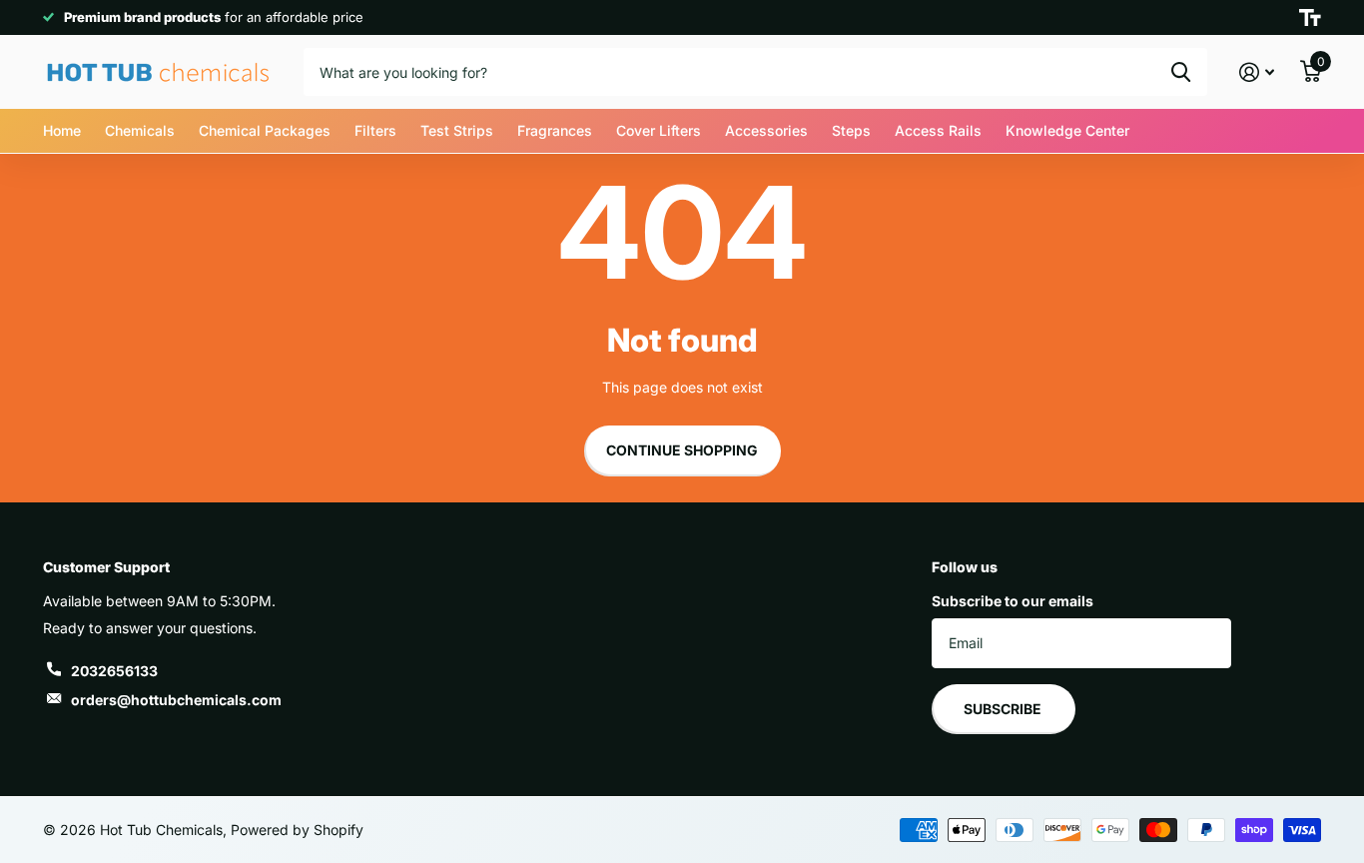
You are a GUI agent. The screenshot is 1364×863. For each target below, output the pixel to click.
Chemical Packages (265, 130)
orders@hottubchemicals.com (176, 699)
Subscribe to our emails (1012, 600)
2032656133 (114, 670)
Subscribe (1004, 708)
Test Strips (456, 130)
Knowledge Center (1067, 130)
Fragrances (554, 130)
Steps (851, 130)
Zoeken (1180, 72)
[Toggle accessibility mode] (1310, 18)
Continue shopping (682, 449)
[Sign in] (1256, 72)
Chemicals (140, 130)
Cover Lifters (658, 130)
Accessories (766, 130)
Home (62, 130)
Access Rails (938, 130)
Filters (375, 130)
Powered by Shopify (297, 829)
